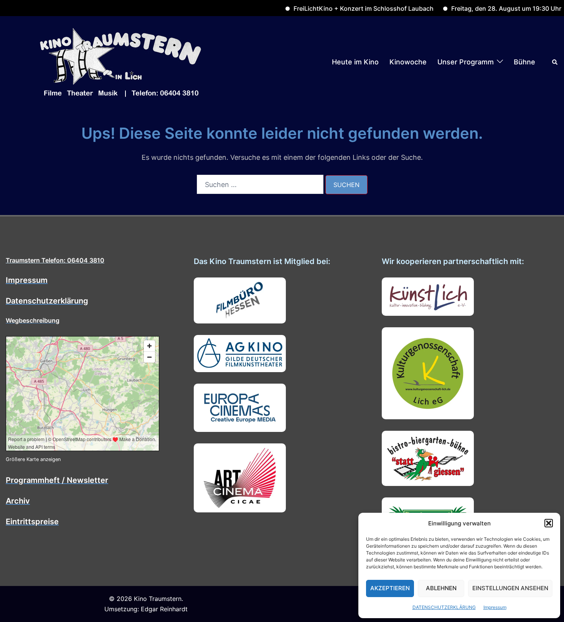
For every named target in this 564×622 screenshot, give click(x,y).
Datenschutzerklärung (47, 300)
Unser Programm (465, 62)
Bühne (524, 62)
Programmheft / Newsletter (57, 480)
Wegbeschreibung (32, 320)
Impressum (494, 607)
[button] (548, 523)
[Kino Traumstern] (121, 61)
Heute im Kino (355, 62)
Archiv (18, 500)
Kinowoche (408, 62)
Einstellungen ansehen (510, 588)
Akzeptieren (390, 588)
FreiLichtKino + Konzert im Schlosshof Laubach (348, 8)
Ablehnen (441, 588)
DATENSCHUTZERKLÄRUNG (444, 607)
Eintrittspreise (32, 521)
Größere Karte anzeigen (33, 459)
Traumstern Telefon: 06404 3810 (55, 260)
